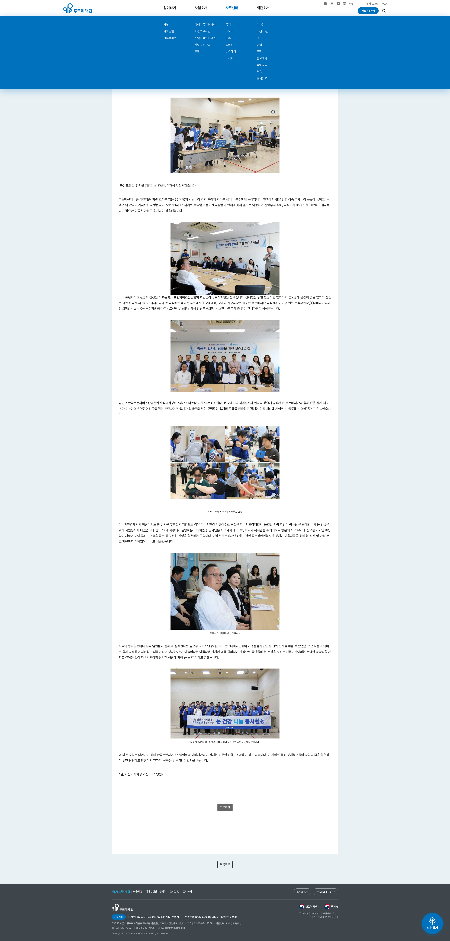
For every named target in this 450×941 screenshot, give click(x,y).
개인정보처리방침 (121, 891)
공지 (228, 24)
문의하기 (187, 891)
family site (323, 891)
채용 (259, 71)
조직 (259, 51)
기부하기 (225, 807)
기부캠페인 (170, 38)
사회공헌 (168, 31)
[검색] (384, 11)
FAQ (384, 3)
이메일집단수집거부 (156, 891)
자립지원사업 (202, 45)
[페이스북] (332, 3)
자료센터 (232, 8)
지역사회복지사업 (205, 38)
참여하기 (169, 8)
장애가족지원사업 (205, 24)
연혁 (259, 45)
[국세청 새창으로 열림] (331, 906)
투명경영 (262, 65)
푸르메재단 (77, 8)
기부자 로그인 (371, 3)
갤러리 (229, 45)
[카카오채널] (344, 3)
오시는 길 (262, 78)
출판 (197, 51)
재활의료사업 (202, 31)
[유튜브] (338, 3)
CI (258, 38)
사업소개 (201, 8)
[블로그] (351, 4)
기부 (166, 24)
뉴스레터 (231, 51)
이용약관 (137, 891)
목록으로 (225, 864)
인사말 (261, 24)
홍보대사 (262, 58)
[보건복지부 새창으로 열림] (308, 906)
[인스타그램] (325, 3)
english (302, 891)
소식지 (229, 58)
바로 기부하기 (368, 10)
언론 (228, 38)
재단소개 (263, 8)
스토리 (229, 31)
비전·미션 (262, 31)
